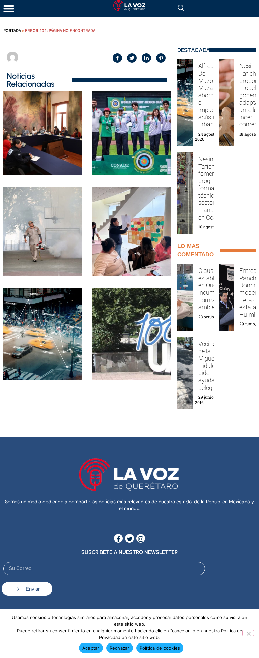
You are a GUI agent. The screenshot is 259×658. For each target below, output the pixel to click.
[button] (8, 8)
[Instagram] (140, 538)
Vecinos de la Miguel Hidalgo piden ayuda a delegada (210, 365)
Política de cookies (160, 648)
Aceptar (90, 648)
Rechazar (120, 648)
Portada (12, 30)
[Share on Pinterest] (161, 58)
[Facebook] (118, 538)
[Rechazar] (248, 633)
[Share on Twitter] (132, 58)
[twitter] (129, 538)
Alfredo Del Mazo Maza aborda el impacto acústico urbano (209, 95)
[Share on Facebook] (117, 58)
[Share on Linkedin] (146, 58)
